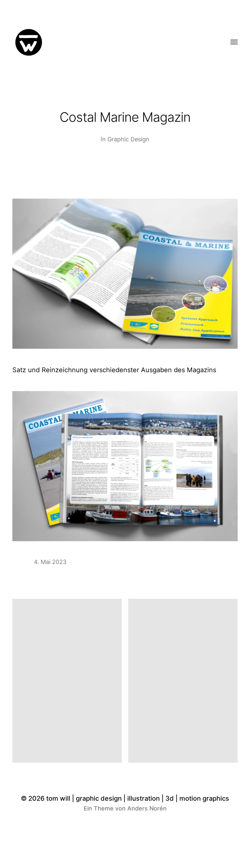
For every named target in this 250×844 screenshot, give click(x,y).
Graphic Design (128, 139)
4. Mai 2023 (50, 561)
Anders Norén (147, 808)
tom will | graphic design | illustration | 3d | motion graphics (137, 798)
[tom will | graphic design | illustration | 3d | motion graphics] (111, 42)
